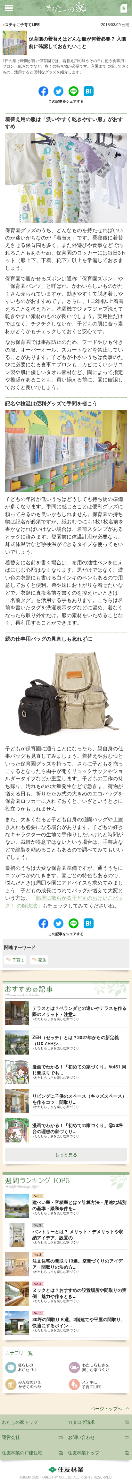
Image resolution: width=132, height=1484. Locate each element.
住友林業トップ (83, 1452)
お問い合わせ (81, 1437)
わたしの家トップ (20, 1422)
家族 (42, 960)
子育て (18, 960)
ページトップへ (106, 1408)
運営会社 (11, 1437)
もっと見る (66, 1154)
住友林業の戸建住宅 (22, 1452)
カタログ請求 (81, 1422)
